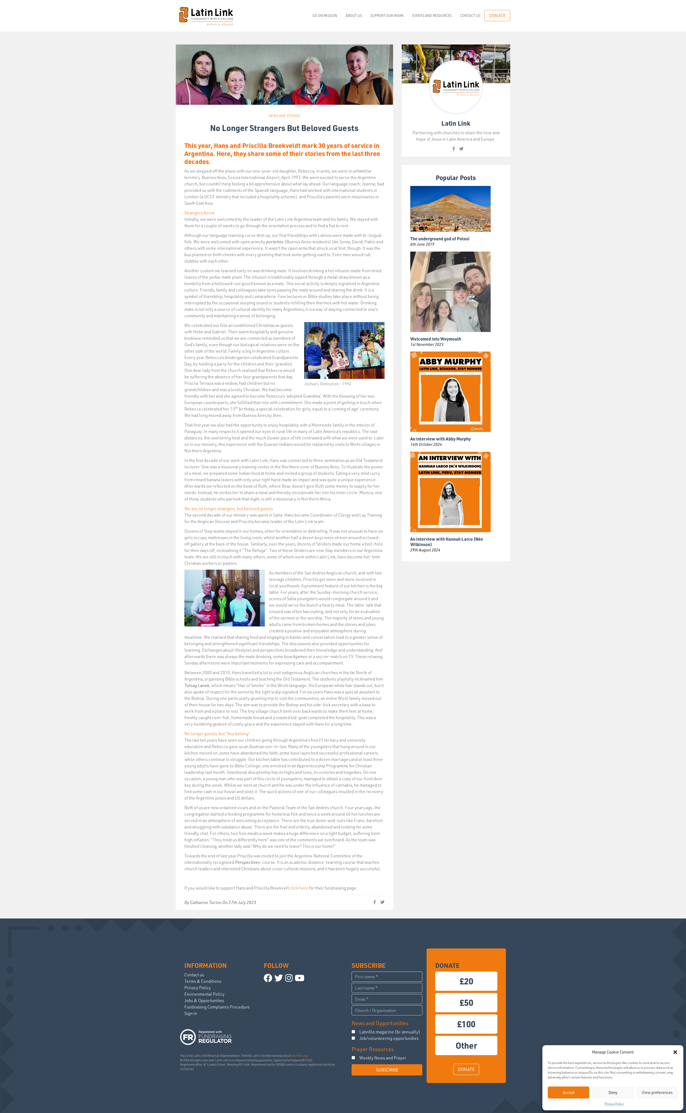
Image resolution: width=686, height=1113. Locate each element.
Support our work (387, 15)
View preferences (657, 1092)
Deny (613, 1092)
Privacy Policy (614, 1103)
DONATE (497, 15)
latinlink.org (299, 1056)
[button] (675, 1052)
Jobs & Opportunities (204, 1000)
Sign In (190, 1013)
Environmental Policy (204, 994)
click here (299, 888)
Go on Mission (324, 15)
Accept (569, 1092)
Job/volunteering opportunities (389, 1038)
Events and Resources (432, 15)
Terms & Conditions (202, 981)
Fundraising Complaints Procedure (217, 1007)
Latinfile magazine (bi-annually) (389, 1031)
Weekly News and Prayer (382, 1057)
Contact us (470, 15)
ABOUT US (354, 15)
